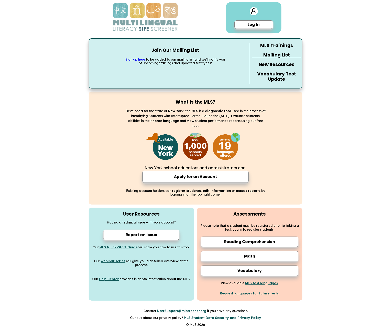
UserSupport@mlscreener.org (181, 311)
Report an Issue (141, 235)
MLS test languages (261, 283)
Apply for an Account (195, 176)
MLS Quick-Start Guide (118, 247)
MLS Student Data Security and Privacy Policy (222, 318)
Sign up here (135, 59)
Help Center (109, 279)
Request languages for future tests (249, 293)
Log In (254, 24)
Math (249, 256)
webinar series (113, 261)
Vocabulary (249, 270)
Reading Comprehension (249, 241)
